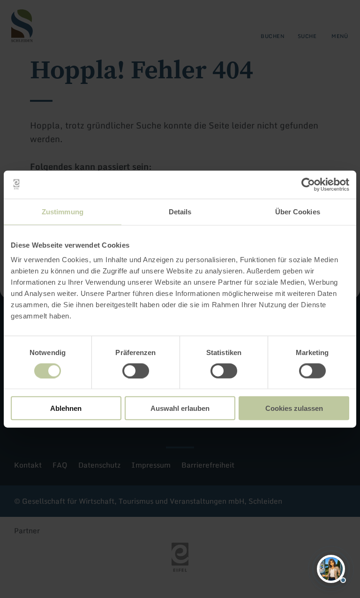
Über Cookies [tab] (297, 211)
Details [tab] (180, 211)
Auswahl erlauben (180, 408)
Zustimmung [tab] (62, 211)
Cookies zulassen (294, 408)
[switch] (135, 370)
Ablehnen (66, 408)
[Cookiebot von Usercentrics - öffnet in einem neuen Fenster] (308, 184)
